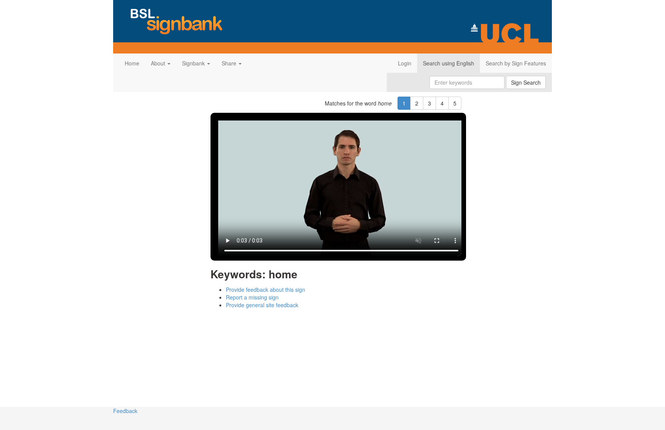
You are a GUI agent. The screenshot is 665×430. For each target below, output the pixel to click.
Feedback (125, 411)
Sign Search (526, 82)
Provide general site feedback (262, 305)
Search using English (448, 63)
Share (230, 63)
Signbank (194, 63)
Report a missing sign (252, 297)
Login (404, 63)
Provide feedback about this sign (265, 289)
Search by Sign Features (516, 63)
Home (132, 63)
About (159, 63)
